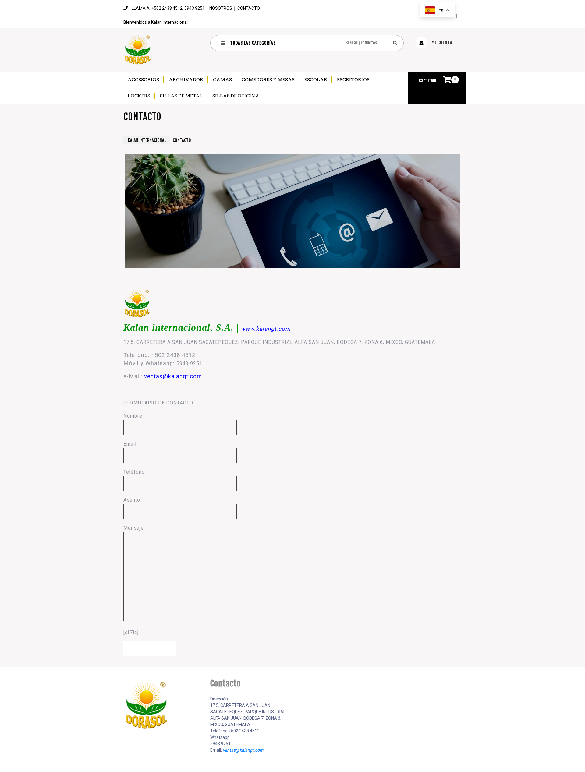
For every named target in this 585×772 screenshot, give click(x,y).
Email (129, 444)
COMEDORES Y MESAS (268, 80)
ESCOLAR (315, 80)
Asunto (131, 500)
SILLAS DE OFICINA (235, 96)
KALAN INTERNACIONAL (147, 140)
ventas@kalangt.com (173, 376)
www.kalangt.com (265, 329)
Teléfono (134, 472)
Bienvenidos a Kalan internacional (155, 22)
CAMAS (222, 80)
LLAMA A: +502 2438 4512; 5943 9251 (168, 8)
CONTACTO (248, 8)
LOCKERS (139, 96)
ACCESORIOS (143, 80)
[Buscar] (395, 43)
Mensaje (133, 528)
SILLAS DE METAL (181, 96)
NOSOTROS (220, 8)
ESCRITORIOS (353, 80)
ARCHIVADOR (186, 80)
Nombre (132, 416)
